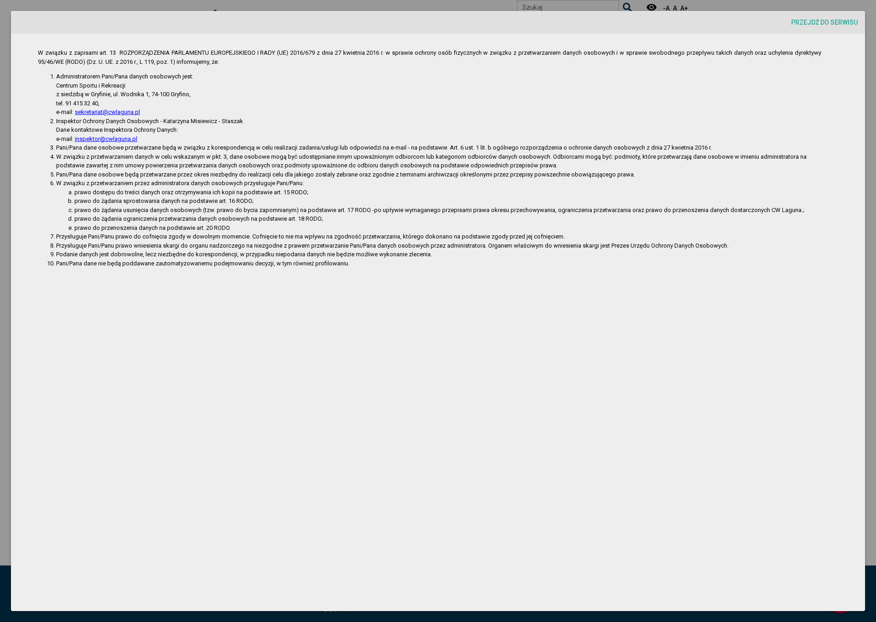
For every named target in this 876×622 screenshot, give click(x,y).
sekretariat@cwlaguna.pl (107, 112)
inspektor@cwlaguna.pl (106, 138)
